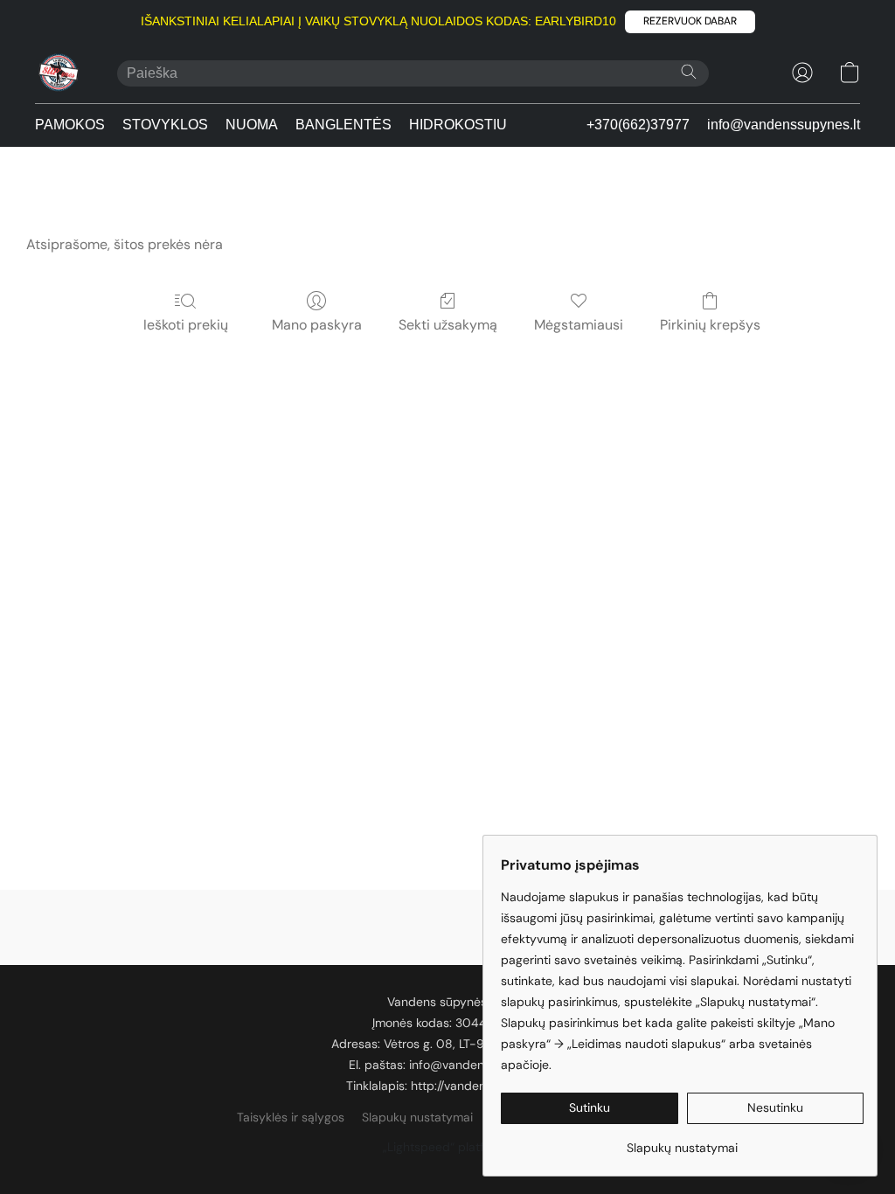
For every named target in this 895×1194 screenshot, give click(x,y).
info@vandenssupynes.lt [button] (783, 124)
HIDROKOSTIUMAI (470, 124)
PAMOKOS (70, 124)
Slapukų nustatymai (417, 1117)
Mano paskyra (317, 325)
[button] (690, 21)
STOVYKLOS (165, 124)
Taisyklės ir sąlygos (290, 1117)
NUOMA (251, 124)
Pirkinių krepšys (710, 325)
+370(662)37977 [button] (638, 124)
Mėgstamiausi (578, 325)
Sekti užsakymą (448, 325)
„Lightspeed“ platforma (448, 1147)
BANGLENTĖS (343, 124)
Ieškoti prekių (185, 325)
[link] (682, 1141)
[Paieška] (689, 71)
